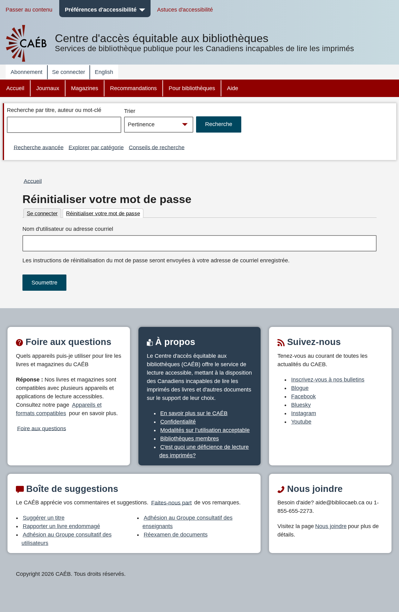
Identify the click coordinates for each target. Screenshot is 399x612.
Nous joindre (331, 526)
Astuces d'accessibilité (185, 10)
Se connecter (68, 72)
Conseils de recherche (157, 147)
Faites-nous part (171, 502)
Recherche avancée (39, 147)
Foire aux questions (41, 428)
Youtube (301, 422)
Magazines (84, 88)
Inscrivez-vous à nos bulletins (327, 379)
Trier (129, 111)
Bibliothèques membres (189, 438)
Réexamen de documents (176, 535)
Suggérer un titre (44, 518)
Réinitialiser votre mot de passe (106, 199)
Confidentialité (178, 422)
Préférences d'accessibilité (101, 10)
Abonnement (26, 72)
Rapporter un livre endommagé (61, 526)
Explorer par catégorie (96, 147)
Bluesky (301, 405)
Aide (232, 88)
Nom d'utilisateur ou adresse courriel (67, 229)
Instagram (303, 413)
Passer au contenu (29, 10)
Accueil (15, 88)
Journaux (47, 88)
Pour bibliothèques (192, 88)
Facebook (303, 396)
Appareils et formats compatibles (59, 409)
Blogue (300, 388)
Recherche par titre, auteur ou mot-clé (54, 110)
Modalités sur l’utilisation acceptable (205, 430)
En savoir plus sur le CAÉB (194, 413)
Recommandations (133, 88)
